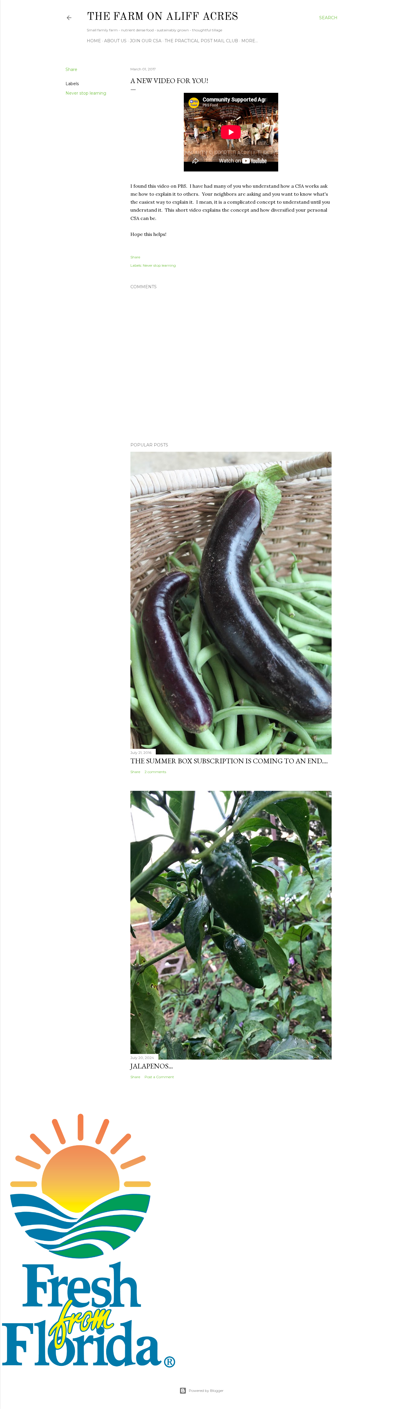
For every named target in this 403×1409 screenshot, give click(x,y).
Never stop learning (85, 93)
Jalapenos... (151, 1065)
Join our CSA (145, 40)
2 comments (155, 772)
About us (115, 40)
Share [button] (71, 69)
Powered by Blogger (206, 1390)
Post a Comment (159, 1077)
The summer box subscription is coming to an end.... (229, 760)
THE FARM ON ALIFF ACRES (162, 17)
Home (94, 40)
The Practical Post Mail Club (201, 40)
